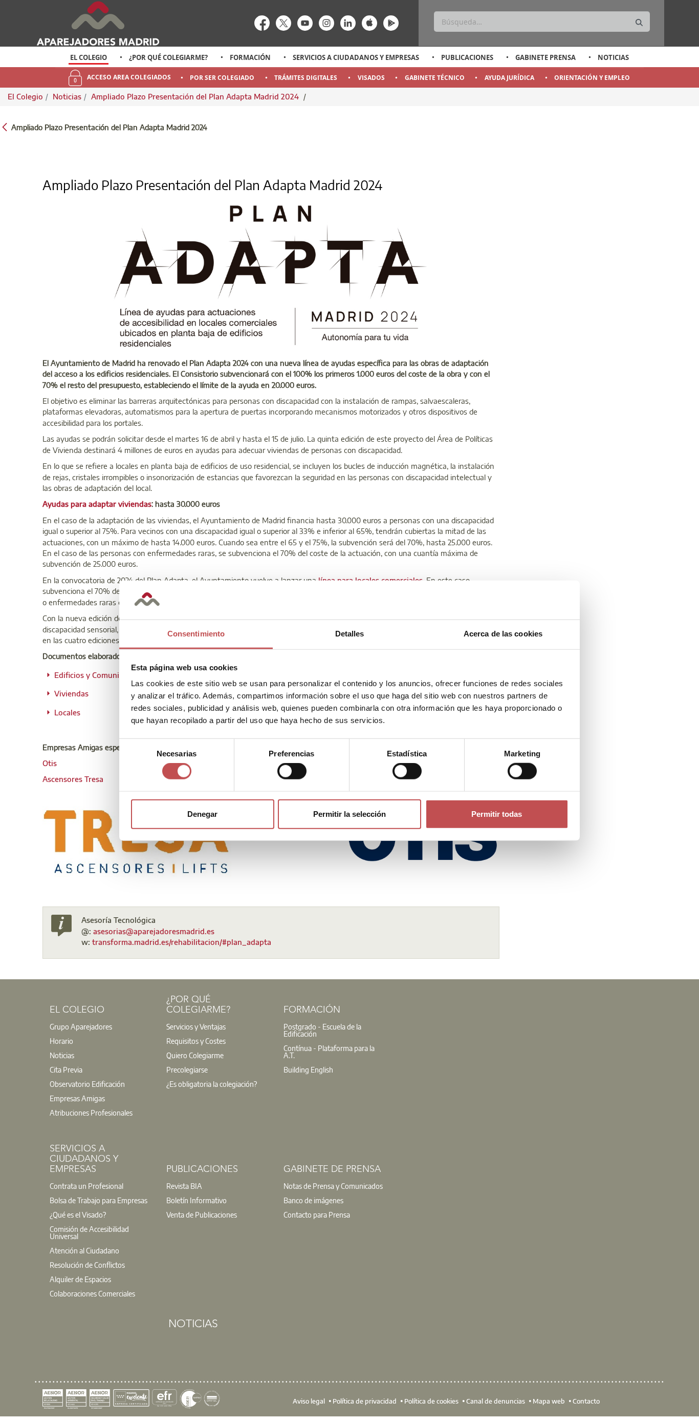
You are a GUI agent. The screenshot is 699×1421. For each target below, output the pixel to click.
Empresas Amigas (77, 1098)
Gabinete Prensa (545, 57)
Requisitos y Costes (196, 1040)
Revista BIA (184, 1185)
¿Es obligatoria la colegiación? (211, 1083)
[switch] (292, 771)
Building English (308, 1069)
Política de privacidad (365, 1401)
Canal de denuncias (495, 1401)
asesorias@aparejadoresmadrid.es (153, 931)
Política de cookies (431, 1401)
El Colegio (88, 57)
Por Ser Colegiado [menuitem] (222, 77)
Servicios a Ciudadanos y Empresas (356, 57)
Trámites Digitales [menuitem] (305, 77)
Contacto (586, 1401)
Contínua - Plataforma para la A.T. (329, 1051)
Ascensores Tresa (72, 779)
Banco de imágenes (313, 1200)
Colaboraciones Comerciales (92, 1293)
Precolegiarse (187, 1069)
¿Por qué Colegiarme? (168, 57)
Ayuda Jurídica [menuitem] (509, 77)
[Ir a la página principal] (98, 23)
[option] (89, 57)
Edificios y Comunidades (97, 674)
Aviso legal (309, 1401)
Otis (49, 763)
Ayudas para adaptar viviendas (96, 503)
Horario (61, 1040)
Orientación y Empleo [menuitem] (592, 77)
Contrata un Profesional (86, 1185)
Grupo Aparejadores (81, 1026)
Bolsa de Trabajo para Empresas (98, 1200)
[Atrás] (4, 126)
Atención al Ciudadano (84, 1250)
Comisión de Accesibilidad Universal (89, 1232)
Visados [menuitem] (371, 77)
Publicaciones (467, 57)
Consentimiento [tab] (196, 633)
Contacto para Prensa (316, 1214)
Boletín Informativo (196, 1200)
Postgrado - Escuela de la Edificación (322, 1030)
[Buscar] (639, 23)
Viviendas (71, 693)
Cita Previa (66, 1069)
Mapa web (549, 1401)
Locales (67, 712)
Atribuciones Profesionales (91, 1112)
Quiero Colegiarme (195, 1055)
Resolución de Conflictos (87, 1264)
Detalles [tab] (349, 633)
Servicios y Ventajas (196, 1026)
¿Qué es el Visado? (78, 1214)
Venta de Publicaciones (201, 1214)
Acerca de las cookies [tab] (503, 633)
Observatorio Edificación (87, 1083)
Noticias (613, 57)
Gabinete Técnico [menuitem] (435, 77)
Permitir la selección (349, 813)
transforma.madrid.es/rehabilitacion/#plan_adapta (181, 941)
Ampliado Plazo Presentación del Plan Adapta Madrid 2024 (196, 96)
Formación (250, 57)
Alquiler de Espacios (80, 1279)
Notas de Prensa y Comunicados (333, 1185)
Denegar (202, 813)
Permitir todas (496, 813)
